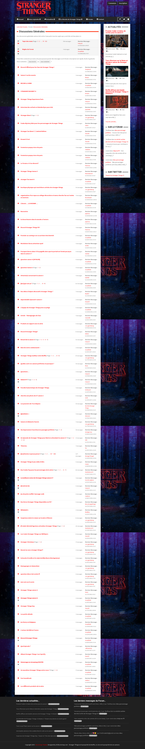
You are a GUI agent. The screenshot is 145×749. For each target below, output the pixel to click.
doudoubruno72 (89, 472)
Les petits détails (27, 614)
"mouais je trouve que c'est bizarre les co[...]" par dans (99, 712)
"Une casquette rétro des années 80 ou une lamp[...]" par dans (99, 719)
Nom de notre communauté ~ (30, 347)
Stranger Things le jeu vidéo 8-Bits (32, 462)
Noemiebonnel (89, 174)
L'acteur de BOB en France (29, 630)
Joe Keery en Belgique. (28, 622)
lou (86, 448)
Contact (101, 19)
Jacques (87, 93)
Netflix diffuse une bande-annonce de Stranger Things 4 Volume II (117, 91)
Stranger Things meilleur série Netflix (34, 355)
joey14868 (87, 110)
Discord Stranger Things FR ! (30, 227)
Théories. (24, 446)
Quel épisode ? (26, 646)
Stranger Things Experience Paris (32, 99)
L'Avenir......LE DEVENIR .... (29, 203)
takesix (87, 334)
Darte (86, 592)
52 (46, 41)
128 (54, 454)
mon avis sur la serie (27, 582)
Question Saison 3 (27, 267)
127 (51, 454)
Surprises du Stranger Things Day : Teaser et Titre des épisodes (42, 736)
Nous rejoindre (34, 19)
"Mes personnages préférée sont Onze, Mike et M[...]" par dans (97, 727)
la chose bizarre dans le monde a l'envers (34, 219)
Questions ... (25, 371)
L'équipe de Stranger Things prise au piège (35, 307)
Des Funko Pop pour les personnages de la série (37, 470)
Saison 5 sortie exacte (28, 75)
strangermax (88, 432)
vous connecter (45, 62)
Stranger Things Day (28, 606)
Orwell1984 (81, 51)
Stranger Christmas (27, 542)
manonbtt (87, 318)
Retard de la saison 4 (28, 339)
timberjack (88, 390)
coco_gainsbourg (89, 117)
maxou (87, 464)
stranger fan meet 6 (27, 179)
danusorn (87, 416)
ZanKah (87, 254)
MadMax (87, 512)
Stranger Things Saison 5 (29, 171)
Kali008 (87, 278)
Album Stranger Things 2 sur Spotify (33, 654)
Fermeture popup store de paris (32, 147)
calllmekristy (88, 648)
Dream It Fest (25, 139)
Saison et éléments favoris (30, 422)
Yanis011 (87, 134)
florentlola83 (88, 198)
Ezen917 (87, 656)
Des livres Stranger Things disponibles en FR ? (36, 502)
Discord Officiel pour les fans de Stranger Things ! (37, 67)
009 (86, 440)
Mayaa (87, 77)
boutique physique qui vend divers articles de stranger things (42, 187)
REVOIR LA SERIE (26, 83)
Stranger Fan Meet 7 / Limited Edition (33, 131)
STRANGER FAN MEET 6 (28, 91)
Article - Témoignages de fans (31, 315)
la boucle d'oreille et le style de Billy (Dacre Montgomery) (40, 558)
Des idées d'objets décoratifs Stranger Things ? (37, 291)
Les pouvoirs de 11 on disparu (30, 403)
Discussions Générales (40, 27)
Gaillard (87, 680)
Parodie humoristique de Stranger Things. (35, 388)
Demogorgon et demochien (30, 566)
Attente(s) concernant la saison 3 (32, 275)
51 (43, 41)
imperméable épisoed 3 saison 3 (31, 299)
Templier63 (88, 69)
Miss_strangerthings (90, 504)
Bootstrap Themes (42, 745)
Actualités (50, 19)
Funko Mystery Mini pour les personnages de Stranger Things (42, 123)
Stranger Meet (26, 115)
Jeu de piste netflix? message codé (32, 494)
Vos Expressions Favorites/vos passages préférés (38, 430)
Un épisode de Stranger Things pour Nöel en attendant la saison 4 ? (44, 438)
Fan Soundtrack (26, 678)
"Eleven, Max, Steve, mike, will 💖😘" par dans (98, 734)
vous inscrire (32, 62)
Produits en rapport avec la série (32, 323)
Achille (87, 246)
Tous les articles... (111, 121)
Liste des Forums (22, 27)
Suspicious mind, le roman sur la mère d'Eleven (36, 518)
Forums (90, 19)
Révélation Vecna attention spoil (32, 243)
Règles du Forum (28, 49)
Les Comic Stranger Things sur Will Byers (34, 534)
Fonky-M (80, 43)
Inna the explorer (89, 480)
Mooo (86, 366)
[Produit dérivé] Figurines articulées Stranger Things (39, 526)
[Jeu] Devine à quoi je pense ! (30, 454)
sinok (86, 398)
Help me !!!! (116, 151)
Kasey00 (87, 302)
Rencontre (24, 211)
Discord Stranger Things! (29, 331)
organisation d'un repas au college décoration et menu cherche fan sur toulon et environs (47, 196)
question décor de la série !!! (30, 574)
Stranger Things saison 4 (29, 590)
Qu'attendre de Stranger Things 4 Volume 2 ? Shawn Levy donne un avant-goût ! (41, 720)
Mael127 (87, 294)
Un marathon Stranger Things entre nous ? (35, 670)
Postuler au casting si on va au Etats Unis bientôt (37, 235)
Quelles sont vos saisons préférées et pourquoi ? (37, 363)
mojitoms (87, 496)
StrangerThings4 (89, 456)
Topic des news (27, 41)
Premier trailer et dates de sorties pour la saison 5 (116, 32)
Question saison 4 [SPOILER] (30, 259)
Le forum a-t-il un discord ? (30, 163)
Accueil (20, 19)
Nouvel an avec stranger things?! (32, 550)
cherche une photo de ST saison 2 (32, 396)
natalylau (87, 150)
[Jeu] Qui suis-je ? (26, 283)
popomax (87, 214)
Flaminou (87, 166)
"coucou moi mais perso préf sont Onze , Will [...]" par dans (101, 705)
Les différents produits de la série (32, 686)
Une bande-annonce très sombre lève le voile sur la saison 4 (40, 731)
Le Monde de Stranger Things (70, 19)
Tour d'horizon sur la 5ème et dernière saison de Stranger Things (117, 62)
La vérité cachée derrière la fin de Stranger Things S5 (117, 140)
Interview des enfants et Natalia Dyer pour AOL (37, 107)
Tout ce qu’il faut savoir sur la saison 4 (33, 726)
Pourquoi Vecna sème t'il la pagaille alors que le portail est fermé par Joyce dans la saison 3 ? (46, 252)
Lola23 (86, 125)
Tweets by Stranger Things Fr (115, 175)
